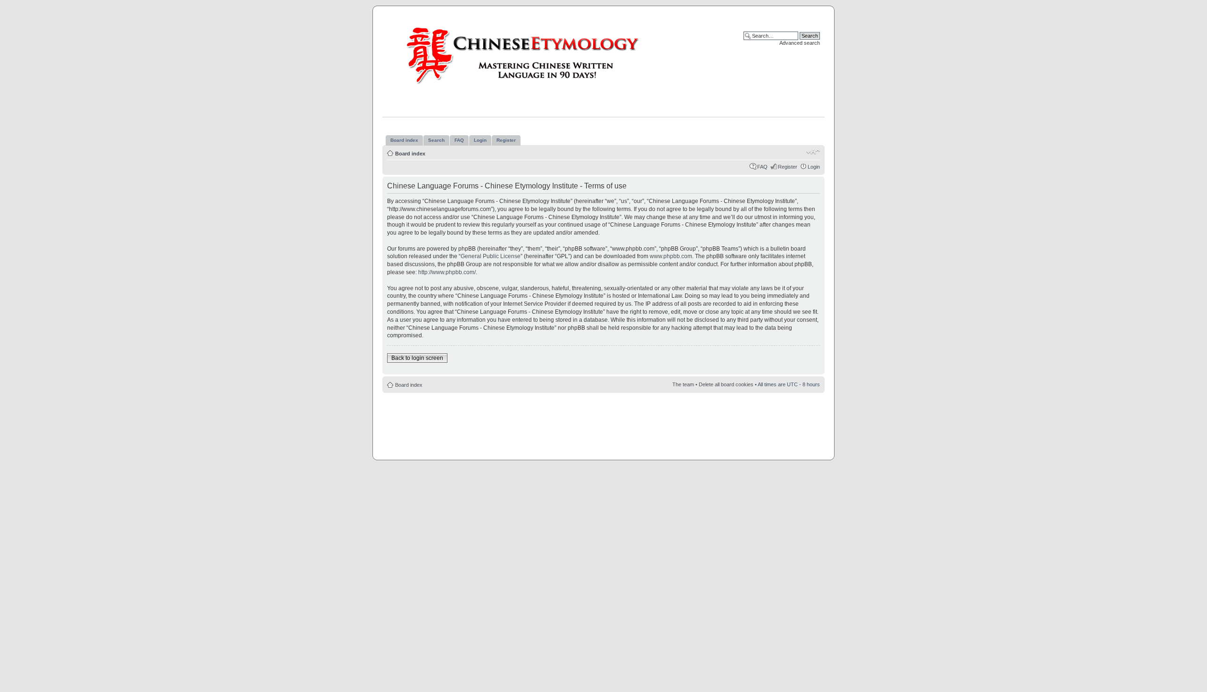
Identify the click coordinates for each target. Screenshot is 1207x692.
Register (787, 167)
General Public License (491, 256)
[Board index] (531, 55)
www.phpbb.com (671, 256)
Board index (410, 153)
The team (683, 384)
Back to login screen (417, 358)
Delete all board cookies (726, 384)
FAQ (762, 167)
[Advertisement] (603, 421)
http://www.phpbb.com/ (447, 272)
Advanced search (799, 43)
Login (814, 167)
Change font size (813, 151)
